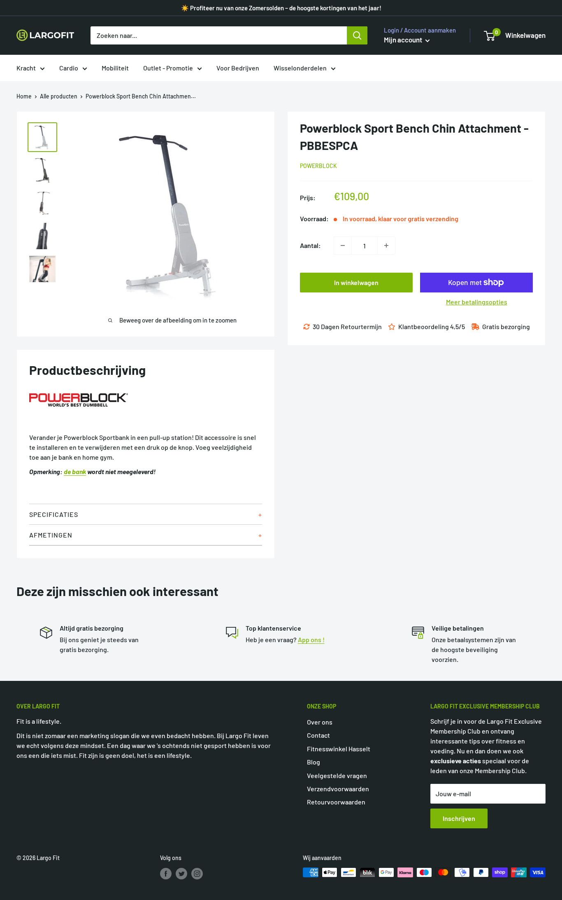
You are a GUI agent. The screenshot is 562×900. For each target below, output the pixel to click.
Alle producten (58, 96)
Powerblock (318, 165)
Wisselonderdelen (300, 68)
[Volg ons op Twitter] (181, 873)
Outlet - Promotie (168, 68)
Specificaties (53, 514)
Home (24, 96)
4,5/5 (457, 326)
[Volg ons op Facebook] (166, 873)
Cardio (68, 68)
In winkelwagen (356, 282)
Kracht (26, 68)
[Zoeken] (357, 35)
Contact (318, 735)
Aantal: (310, 245)
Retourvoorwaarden (336, 802)
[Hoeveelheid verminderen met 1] (342, 245)
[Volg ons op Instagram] (197, 873)
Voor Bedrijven (237, 68)
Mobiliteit (115, 68)
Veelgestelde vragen (337, 775)
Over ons (319, 722)
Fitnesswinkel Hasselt (338, 749)
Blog (313, 762)
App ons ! (311, 639)
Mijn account (403, 39)
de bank (75, 471)
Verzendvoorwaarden (338, 788)
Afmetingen (50, 535)
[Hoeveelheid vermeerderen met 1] (386, 245)
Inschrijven (459, 818)
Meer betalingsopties (476, 302)
